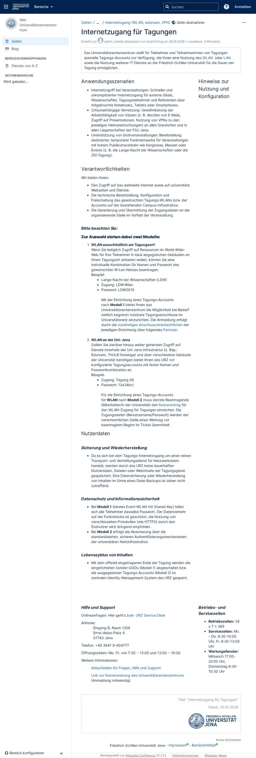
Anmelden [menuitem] (242, 7)
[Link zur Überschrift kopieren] (136, 82)
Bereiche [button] (41, 7)
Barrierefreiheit (204, 745)
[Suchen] (167, 7)
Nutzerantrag (170, 405)
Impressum (177, 745)
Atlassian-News (215, 755)
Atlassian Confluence (141, 755)
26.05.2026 (176, 41)
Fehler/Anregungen (185, 755)
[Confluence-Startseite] (21, 7)
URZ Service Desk (150, 615)
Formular (170, 330)
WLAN (207, 58)
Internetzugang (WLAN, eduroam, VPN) (137, 22)
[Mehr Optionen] (243, 22)
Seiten (86, 22)
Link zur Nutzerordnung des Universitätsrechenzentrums (137, 675)
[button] (6, 7)
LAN (227, 58)
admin (108, 41)
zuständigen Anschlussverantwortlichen (150, 325)
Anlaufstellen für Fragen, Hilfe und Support (126, 668)
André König (154, 41)
